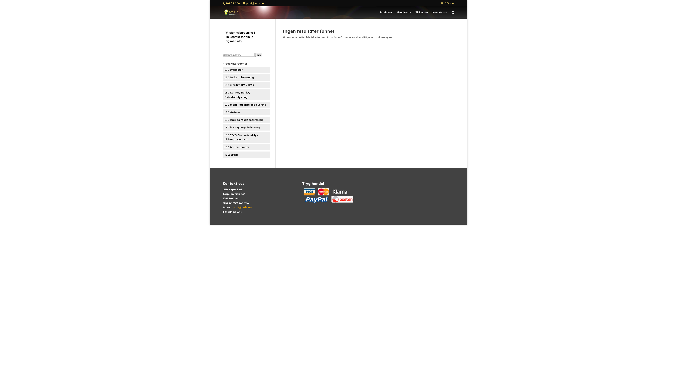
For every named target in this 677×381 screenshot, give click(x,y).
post (242, 207)
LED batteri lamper (236, 147)
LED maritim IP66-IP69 (239, 85)
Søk (259, 54)
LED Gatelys (232, 112)
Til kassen (422, 12)
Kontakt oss (439, 12)
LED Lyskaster (233, 69)
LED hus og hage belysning (242, 127)
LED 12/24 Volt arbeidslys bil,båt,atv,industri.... (241, 137)
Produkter (386, 12)
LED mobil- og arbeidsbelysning (245, 104)
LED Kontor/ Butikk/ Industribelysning (237, 95)
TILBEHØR (231, 154)
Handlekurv (404, 12)
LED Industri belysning (239, 77)
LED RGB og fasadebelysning (243, 120)
